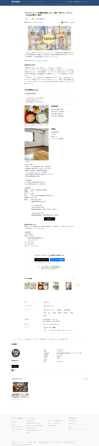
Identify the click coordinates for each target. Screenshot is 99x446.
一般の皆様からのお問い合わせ (69, 442)
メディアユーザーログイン (42, 259)
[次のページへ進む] (77, 285)
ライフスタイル (53, 4)
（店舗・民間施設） (56, 321)
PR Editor (28, 432)
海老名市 (66, 312)
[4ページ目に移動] (73, 278)
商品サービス (47, 302)
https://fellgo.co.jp (35, 245)
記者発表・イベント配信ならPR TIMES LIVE (35, 425)
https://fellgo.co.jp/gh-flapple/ (42, 60)
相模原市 (59, 310)
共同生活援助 (67, 310)
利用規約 (35, 442)
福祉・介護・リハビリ (49, 306)
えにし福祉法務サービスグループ (34, 172)
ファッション (46, 4)
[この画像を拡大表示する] (31, 286)
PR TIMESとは (14, 422)
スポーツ (69, 4)
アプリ (28, 4)
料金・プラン (14, 424)
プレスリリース (20, 339)
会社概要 (13, 442)
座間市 (59, 312)
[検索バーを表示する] (86, 2)
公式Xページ (70, 426)
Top (12, 4)
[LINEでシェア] (67, 22)
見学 (49, 312)
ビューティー (39, 4)
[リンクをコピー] (73, 22)
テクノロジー (17, 4)
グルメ (64, 4)
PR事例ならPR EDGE (52, 425)
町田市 (45, 315)
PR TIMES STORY (30, 420)
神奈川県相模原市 (47, 319)
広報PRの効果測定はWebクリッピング (34, 430)
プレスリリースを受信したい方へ (18, 427)
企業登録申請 (76, 1)
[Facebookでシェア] (65, 22)
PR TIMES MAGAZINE (31, 428)
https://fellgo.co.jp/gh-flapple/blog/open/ (51, 324)
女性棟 (54, 312)
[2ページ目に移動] (72, 278)
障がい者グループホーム (49, 310)
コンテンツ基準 (29, 442)
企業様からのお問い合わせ (57, 442)
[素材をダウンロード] (71, 22)
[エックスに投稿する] (62, 22)
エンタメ (33, 4)
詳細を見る (49, 218)
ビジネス (60, 4)
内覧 (45, 312)
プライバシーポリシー (21, 442)
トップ (13, 339)
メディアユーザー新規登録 (57, 259)
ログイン (83, 1)
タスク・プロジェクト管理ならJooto (55, 420)
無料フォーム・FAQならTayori (53, 423)
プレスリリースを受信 (67, 1)
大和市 (71, 312)
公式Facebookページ (72, 420)
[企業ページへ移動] (16, 353)
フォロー (15, 366)
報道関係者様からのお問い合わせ (44, 442)
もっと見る (85, 378)
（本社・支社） (55, 319)
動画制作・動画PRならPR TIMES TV (33, 423)
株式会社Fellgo (28, 339)
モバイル (23, 4)
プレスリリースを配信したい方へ (18, 429)
